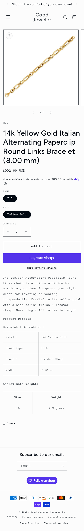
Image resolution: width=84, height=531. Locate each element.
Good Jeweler (40, 512)
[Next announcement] (76, 4)
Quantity (9, 223)
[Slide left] (33, 112)
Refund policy (30, 523)
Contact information (62, 517)
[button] (8, 17)
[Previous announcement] (7, 4)
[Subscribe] (62, 466)
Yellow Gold (17, 214)
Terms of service (56, 523)
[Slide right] (50, 112)
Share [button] (11, 423)
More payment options (42, 267)
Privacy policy (32, 517)
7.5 (10, 198)
